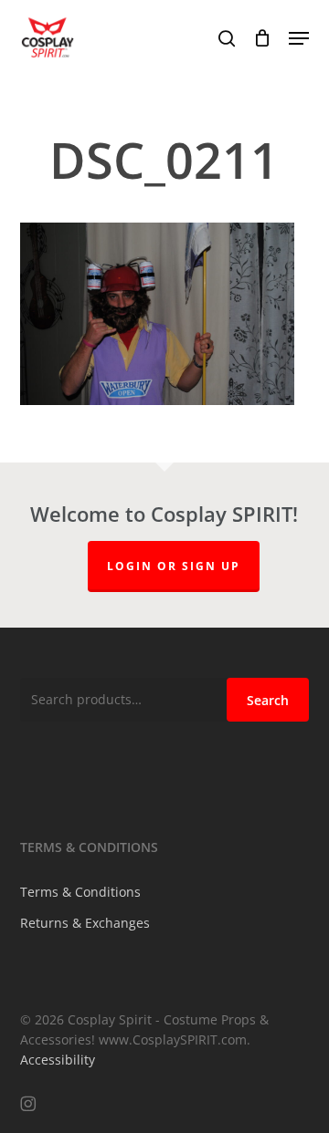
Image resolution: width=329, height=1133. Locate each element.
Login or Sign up (173, 566)
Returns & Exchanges (85, 922)
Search (268, 700)
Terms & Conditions (80, 891)
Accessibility (57, 1059)
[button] (299, 38)
